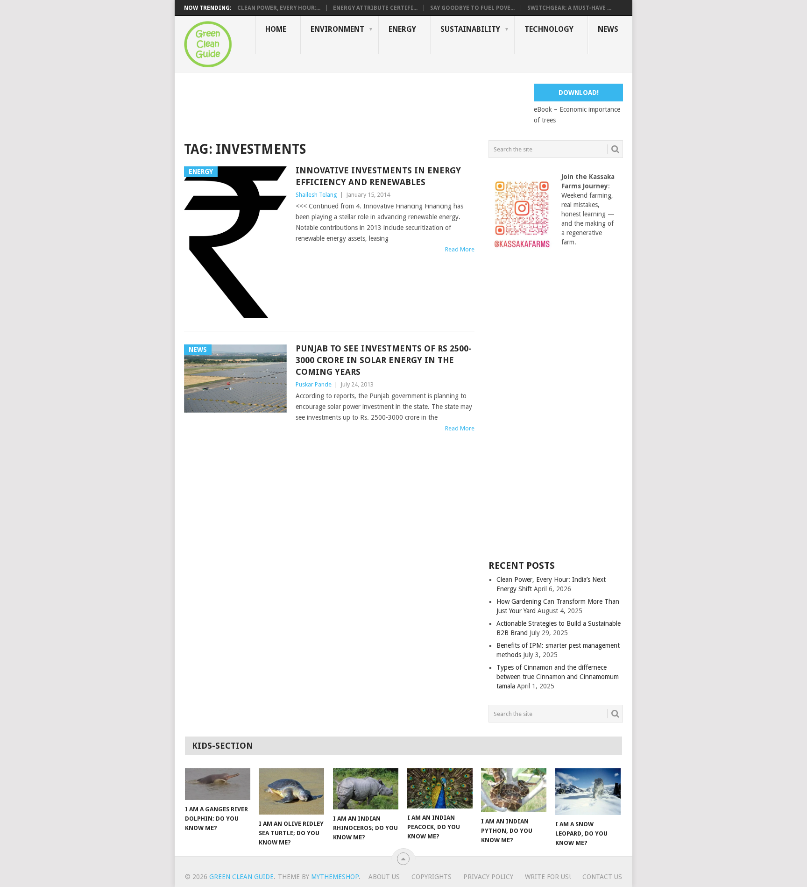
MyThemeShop (335, 876)
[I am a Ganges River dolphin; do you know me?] (217, 784)
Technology (548, 29)
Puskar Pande (314, 384)
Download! (579, 92)
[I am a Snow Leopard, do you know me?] (588, 791)
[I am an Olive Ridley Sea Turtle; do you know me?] (291, 791)
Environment (337, 29)
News (608, 29)
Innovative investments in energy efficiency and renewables (378, 176)
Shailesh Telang (316, 194)
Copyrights (431, 876)
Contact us (602, 876)
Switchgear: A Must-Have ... (569, 8)
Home (275, 29)
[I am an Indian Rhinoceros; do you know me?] (365, 788)
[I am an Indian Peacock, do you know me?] (440, 788)
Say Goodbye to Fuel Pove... (472, 8)
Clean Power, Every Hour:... (278, 8)
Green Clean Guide (241, 876)
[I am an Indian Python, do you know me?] (513, 790)
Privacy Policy (488, 876)
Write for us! (548, 876)
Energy (402, 29)
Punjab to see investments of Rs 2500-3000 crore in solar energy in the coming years (384, 360)
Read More (459, 249)
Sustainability (470, 29)
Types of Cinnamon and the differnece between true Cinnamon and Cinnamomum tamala (557, 677)
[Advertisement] (354, 105)
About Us (384, 876)
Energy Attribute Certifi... (375, 8)
